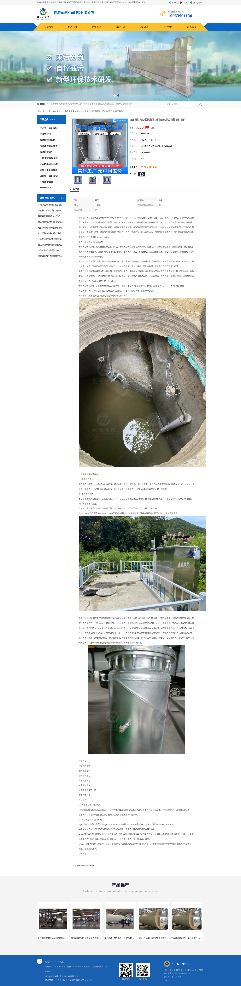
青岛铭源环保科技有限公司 (92, 967)
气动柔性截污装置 (70, 111)
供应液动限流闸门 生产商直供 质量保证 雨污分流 (125, 938)
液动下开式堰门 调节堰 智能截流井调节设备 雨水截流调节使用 (98, 938)
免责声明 (70, 980)
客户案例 (167, 27)
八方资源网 (60, 980)
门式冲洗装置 (46, 182)
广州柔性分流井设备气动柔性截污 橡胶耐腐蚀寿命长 (51, 233)
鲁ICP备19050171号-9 (72, 967)
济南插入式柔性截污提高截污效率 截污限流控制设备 (51, 211)
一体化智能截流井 (49, 158)
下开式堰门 (45, 134)
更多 (63, 198)
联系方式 (191, 27)
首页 (48, 111)
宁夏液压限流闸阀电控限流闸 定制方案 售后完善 (51, 205)
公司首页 (48, 27)
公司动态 (144, 27)
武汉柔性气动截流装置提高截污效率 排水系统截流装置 (51, 222)
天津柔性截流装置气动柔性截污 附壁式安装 (51, 250)
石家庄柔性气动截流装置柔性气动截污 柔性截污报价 (51, 239)
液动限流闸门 (46, 152)
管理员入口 (79, 980)
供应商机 (72, 27)
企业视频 (96, 27)
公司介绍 (120, 27)
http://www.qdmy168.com (83, 865)
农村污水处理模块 (49, 170)
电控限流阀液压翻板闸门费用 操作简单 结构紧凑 (51, 228)
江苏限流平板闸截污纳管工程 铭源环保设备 (51, 245)
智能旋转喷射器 (47, 140)
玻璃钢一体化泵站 (49, 176)
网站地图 (88, 980)
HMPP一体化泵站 (48, 128)
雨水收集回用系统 (49, 164)
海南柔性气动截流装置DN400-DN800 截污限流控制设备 (51, 256)
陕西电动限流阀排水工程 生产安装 (51, 216)
